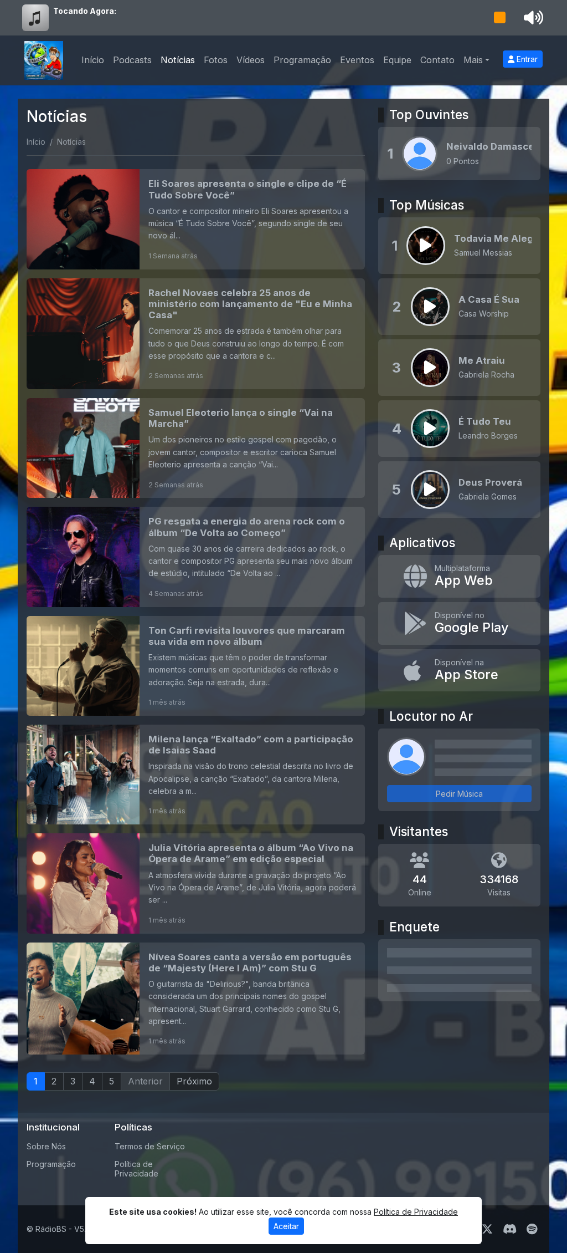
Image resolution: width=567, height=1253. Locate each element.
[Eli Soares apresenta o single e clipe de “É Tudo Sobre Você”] (196, 219)
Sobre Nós (46, 1146)
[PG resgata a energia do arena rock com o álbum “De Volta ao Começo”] (196, 557)
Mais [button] (473, 59)
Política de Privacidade (136, 1168)
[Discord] (510, 1229)
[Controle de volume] (531, 17)
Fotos (216, 59)
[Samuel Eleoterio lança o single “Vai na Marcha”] (196, 448)
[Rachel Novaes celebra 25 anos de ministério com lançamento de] (196, 333)
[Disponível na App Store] (459, 670)
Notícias (178, 59)
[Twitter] (487, 1229)
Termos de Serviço (150, 1146)
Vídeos (250, 59)
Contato (437, 59)
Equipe (397, 59)
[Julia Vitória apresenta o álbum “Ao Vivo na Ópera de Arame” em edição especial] (196, 883)
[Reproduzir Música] (425, 245)
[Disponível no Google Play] (459, 623)
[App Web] (459, 576)
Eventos (357, 59)
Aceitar (286, 1226)
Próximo (194, 1081)
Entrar (526, 59)
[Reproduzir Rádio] (500, 17)
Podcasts (132, 59)
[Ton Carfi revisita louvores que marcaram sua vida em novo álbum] (196, 666)
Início (92, 59)
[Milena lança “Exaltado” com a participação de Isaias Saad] (196, 774)
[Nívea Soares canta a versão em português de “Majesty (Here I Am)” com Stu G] (196, 999)
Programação (302, 59)
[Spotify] (532, 1229)
